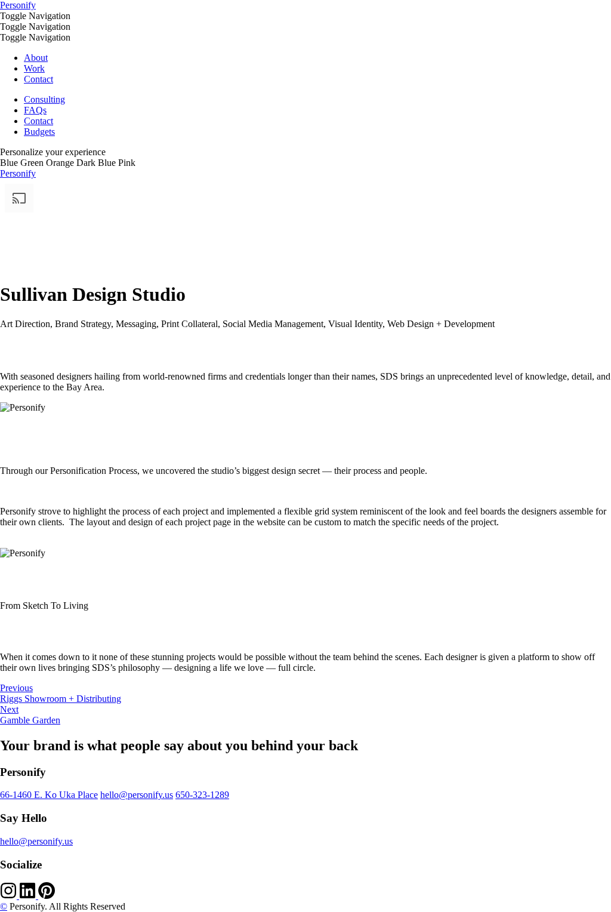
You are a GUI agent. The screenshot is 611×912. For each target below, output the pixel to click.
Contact (38, 79)
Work (34, 68)
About (36, 58)
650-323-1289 (202, 795)
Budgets (39, 132)
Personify (18, 5)
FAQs (35, 110)
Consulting (44, 99)
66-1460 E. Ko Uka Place (49, 795)
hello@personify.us (136, 795)
